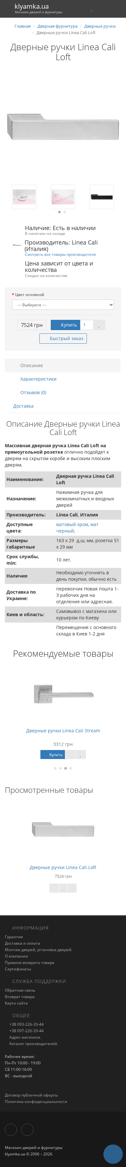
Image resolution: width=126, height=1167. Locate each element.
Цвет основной (29, 294)
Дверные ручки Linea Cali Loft (63, 867)
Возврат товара (20, 996)
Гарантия (14, 937)
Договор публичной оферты (31, 1095)
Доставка (23, 406)
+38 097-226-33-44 (26, 1030)
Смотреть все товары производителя (60, 254)
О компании (16, 956)
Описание (31, 365)
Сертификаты (18, 969)
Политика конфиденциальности (36, 1101)
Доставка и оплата (22, 943)
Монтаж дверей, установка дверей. (38, 949)
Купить (68, 325)
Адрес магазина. (24, 1037)
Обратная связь (20, 990)
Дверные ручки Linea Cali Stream (63, 730)
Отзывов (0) (32, 392)
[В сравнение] (72, 888)
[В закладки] (99, 325)
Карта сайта (16, 1003)
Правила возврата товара (29, 962)
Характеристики (38, 379)
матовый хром (72, 524)
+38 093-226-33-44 (26, 1024)
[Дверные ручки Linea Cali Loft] (63, 127)
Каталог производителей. (33, 1043)
